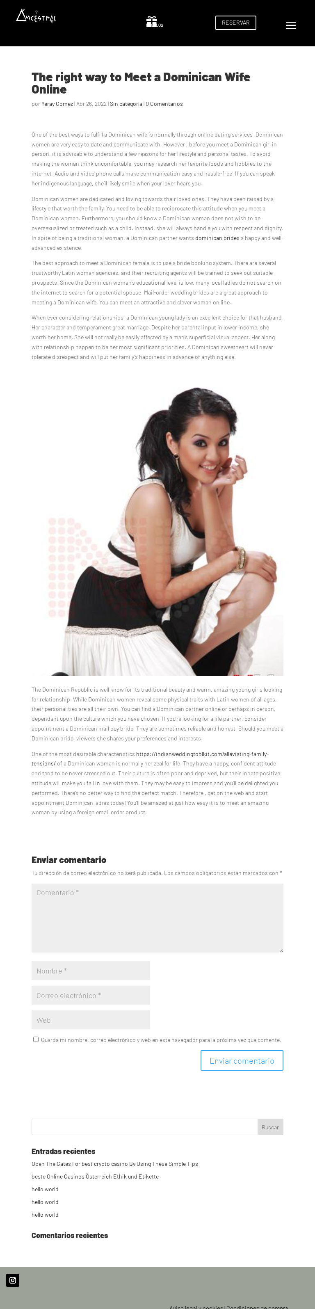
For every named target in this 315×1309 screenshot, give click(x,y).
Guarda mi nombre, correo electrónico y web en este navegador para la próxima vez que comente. (161, 1039)
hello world (45, 1189)
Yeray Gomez (57, 103)
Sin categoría (126, 103)
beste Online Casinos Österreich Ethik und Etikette (95, 1176)
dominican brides (217, 237)
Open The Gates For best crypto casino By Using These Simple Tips (115, 1163)
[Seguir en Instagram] (12, 1280)
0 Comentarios (164, 103)
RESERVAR (236, 22)
